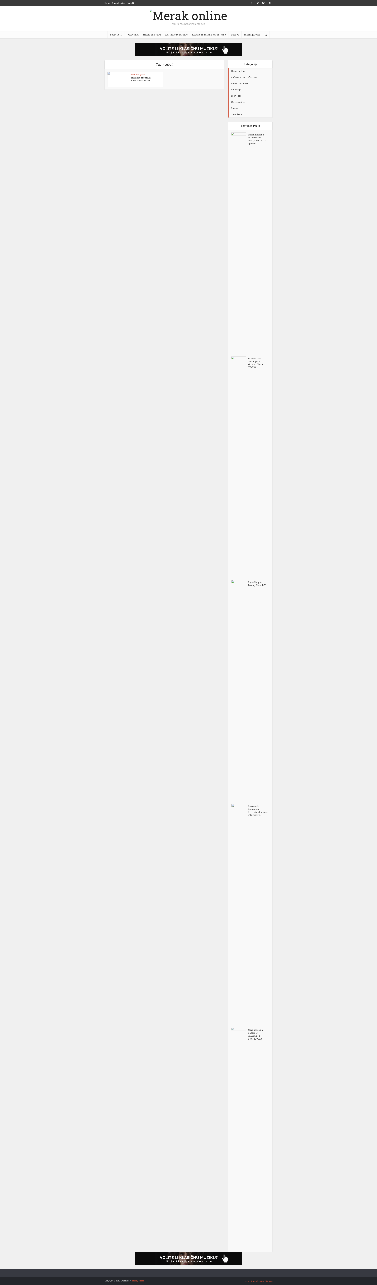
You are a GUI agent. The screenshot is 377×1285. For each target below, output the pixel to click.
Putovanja (133, 34)
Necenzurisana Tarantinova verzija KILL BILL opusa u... (257, 139)
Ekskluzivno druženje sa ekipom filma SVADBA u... (255, 363)
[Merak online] (188, 14)
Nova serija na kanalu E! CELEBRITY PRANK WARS (255, 1034)
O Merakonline (118, 3)
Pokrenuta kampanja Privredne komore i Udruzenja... (258, 810)
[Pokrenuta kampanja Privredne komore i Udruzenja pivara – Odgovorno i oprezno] (239, 914)
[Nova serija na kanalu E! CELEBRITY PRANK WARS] (239, 1138)
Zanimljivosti (252, 34)
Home (107, 3)
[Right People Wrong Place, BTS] (239, 690)
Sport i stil (116, 34)
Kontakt (130, 3)
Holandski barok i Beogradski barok (141, 79)
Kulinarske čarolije (176, 34)
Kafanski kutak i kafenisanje (209, 34)
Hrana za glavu (152, 34)
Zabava (235, 34)
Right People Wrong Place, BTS (257, 584)
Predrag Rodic (137, 1280)
